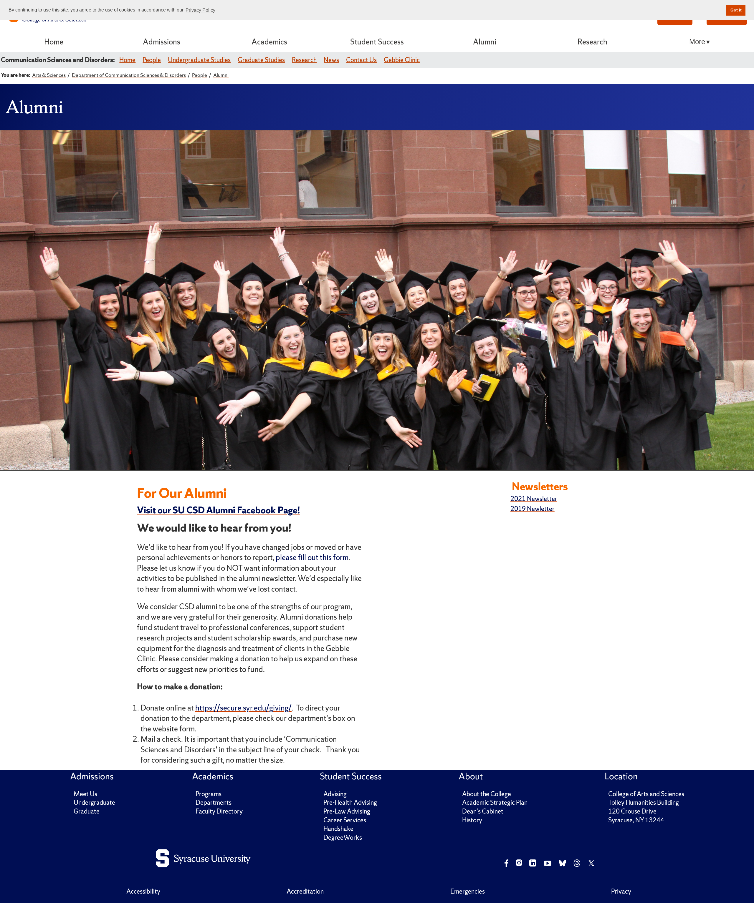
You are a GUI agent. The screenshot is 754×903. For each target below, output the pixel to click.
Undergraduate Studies (199, 60)
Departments (214, 802)
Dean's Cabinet (482, 811)
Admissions (161, 42)
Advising (335, 794)
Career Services (344, 820)
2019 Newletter (532, 508)
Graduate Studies (261, 60)
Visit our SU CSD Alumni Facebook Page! (218, 510)
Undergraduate (94, 802)
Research (592, 42)
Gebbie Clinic (402, 60)
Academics (269, 42)
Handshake (338, 828)
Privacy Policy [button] (200, 10)
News (331, 60)
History (472, 820)
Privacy (621, 891)
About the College (486, 794)
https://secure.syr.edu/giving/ (243, 708)
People (152, 60)
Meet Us (85, 794)
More (697, 42)
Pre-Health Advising (350, 802)
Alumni (484, 42)
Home (53, 42)
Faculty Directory (219, 811)
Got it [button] (736, 10)
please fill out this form (312, 557)
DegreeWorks (342, 837)
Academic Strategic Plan (495, 802)
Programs (208, 794)
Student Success (377, 42)
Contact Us (361, 60)
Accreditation (305, 891)
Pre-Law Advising (346, 811)
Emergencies (467, 891)
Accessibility (143, 891)
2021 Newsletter (533, 498)
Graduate (87, 811)
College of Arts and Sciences (646, 794)
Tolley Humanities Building (643, 802)
